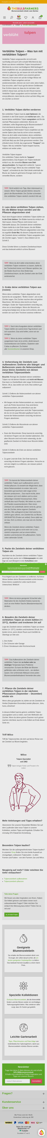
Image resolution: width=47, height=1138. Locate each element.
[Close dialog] (45, 564)
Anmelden (42, 571)
